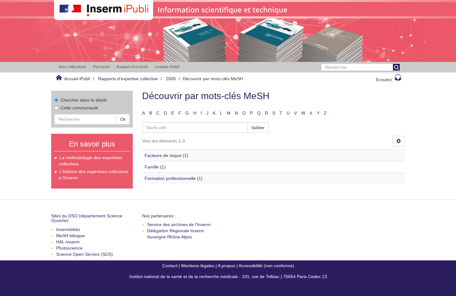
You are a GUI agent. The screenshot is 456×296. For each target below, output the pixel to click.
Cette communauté (79, 107)
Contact (169, 265)
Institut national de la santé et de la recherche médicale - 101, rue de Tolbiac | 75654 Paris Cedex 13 (228, 276)
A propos (226, 265)
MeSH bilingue (70, 235)
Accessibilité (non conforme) (266, 265)
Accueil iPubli (77, 78)
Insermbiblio (68, 229)
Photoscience (69, 248)
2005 (171, 78)
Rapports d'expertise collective (128, 78)
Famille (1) (155, 166)
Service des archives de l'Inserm (179, 224)
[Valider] (396, 67)
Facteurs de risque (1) (166, 155)
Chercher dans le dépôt (83, 100)
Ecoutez (384, 79)
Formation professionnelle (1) (174, 178)
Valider (258, 127)
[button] (72, 67)
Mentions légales (197, 265)
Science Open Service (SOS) (84, 254)
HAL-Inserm (68, 241)
